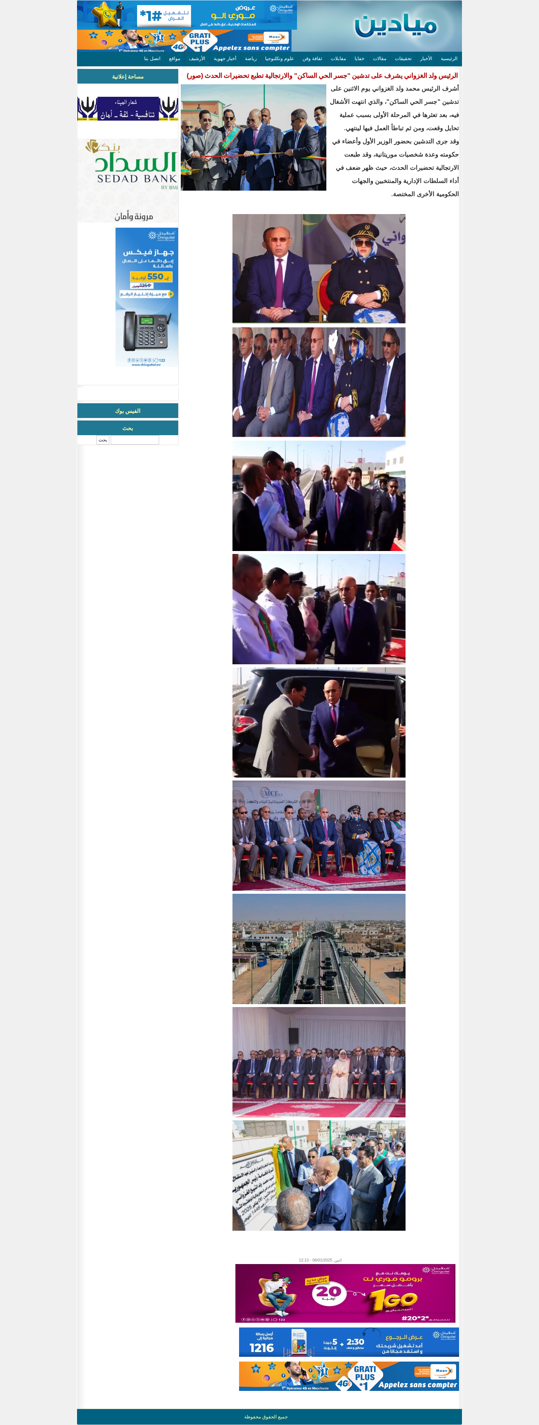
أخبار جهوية (225, 58)
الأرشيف (197, 58)
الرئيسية (449, 58)
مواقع (174, 58)
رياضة (251, 58)
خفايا (359, 58)
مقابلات (338, 58)
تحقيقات (403, 58)
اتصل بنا (152, 58)
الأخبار (426, 58)
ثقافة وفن (312, 58)
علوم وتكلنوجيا (279, 58)
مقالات (379, 58)
